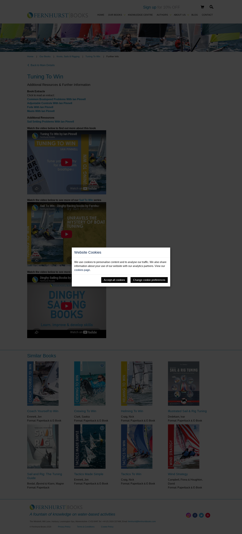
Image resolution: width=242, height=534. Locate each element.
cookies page (82, 270)
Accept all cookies (114, 280)
